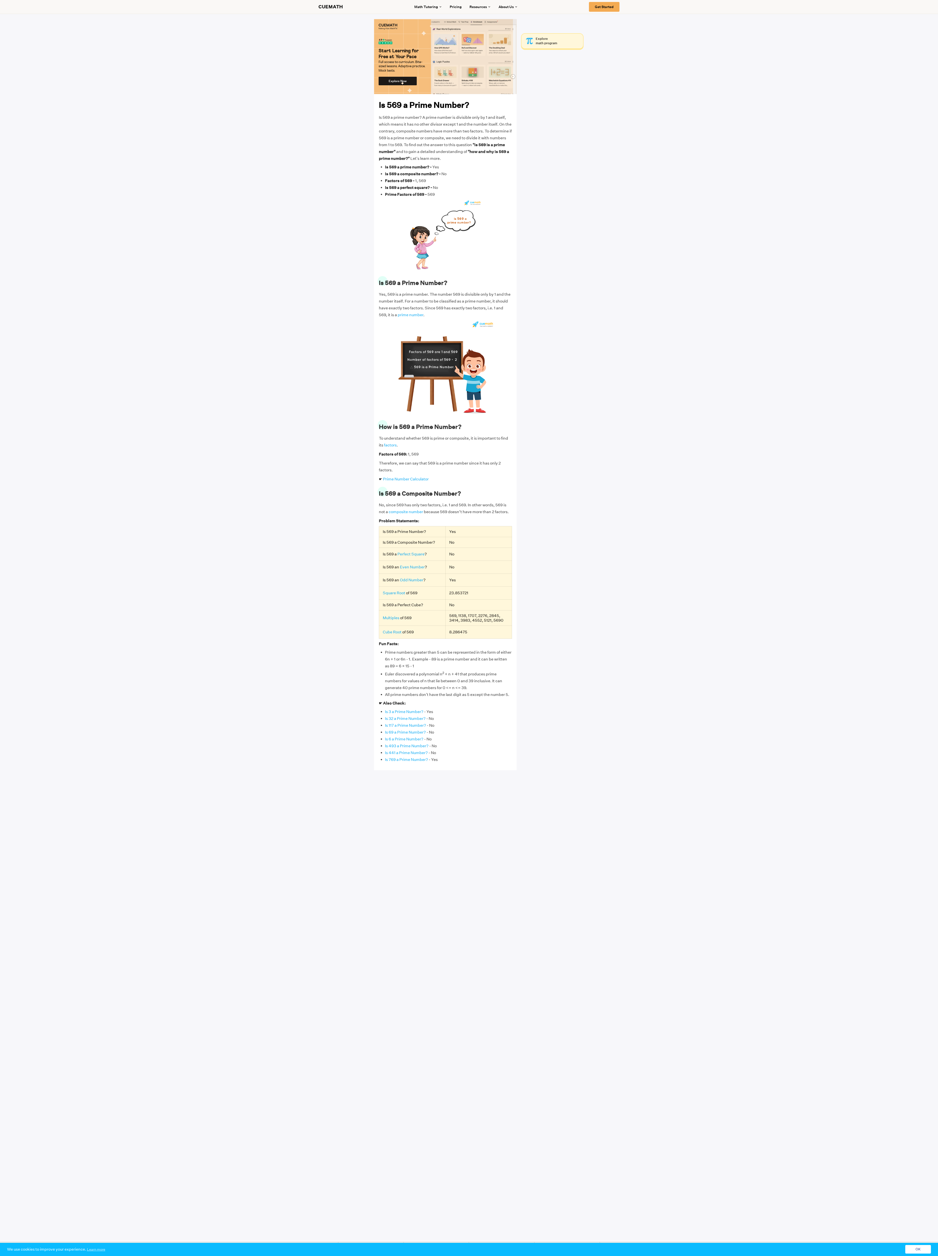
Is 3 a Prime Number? (404, 711)
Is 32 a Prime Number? (405, 718)
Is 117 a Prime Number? (405, 725)
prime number (410, 315)
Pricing (456, 7)
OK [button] (918, 1249)
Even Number (412, 567)
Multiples (391, 618)
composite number (406, 511)
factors (390, 445)
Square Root (394, 593)
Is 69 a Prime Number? (405, 732)
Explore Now (398, 81)
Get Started (604, 7)
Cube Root (392, 632)
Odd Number (411, 580)
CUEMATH (331, 6)
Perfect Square (411, 554)
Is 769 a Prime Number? (406, 759)
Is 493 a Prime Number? (406, 746)
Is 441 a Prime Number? (406, 752)
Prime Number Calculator (406, 479)
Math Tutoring (426, 7)
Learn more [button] (96, 1249)
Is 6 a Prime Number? (404, 739)
